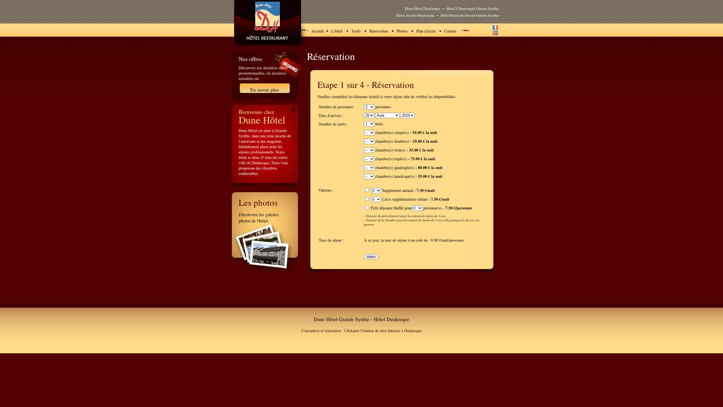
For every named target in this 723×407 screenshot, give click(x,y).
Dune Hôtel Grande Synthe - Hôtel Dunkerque (361, 319)
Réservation (378, 31)
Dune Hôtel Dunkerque (422, 8)
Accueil (318, 31)
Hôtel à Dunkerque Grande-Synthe (472, 8)
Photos (402, 31)
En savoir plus (264, 89)
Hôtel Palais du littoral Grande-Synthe (470, 15)
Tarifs (356, 31)
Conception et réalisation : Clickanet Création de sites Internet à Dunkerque (361, 330)
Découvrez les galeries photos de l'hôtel (259, 217)
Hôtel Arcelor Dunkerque (415, 15)
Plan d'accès (425, 31)
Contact (450, 31)
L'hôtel (337, 31)
